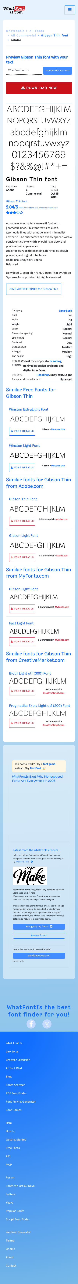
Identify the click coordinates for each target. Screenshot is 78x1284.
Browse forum (39, 935)
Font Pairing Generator (21, 1101)
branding (55, 361)
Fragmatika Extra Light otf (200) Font (39, 706)
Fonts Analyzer (15, 1085)
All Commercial (23, 35)
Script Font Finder (18, 1219)
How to (10, 1131)
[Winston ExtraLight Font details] (37, 418)
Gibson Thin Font (23, 499)
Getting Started (16, 1139)
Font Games (13, 1110)
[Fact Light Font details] (37, 631)
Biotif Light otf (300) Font (30, 673)
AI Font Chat (14, 1068)
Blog (9, 1076)
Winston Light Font (24, 446)
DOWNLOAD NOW (41, 88)
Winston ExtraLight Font (28, 409)
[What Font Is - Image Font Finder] (14, 10)
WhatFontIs (15, 31)
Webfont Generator (39, 956)
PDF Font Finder (16, 1093)
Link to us (12, 1051)
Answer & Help (22, 862)
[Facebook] (31, 1024)
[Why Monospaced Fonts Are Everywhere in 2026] (39, 812)
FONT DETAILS (23, 431)
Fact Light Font (21, 623)
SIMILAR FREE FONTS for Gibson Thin (33, 289)
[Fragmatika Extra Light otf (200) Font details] (37, 713)
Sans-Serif (65, 310)
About (10, 1257)
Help (9, 1123)
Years (9, 1202)
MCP (9, 1164)
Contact (11, 1265)
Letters (10, 1194)
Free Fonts (13, 1148)
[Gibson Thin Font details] (37, 508)
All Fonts (37, 31)
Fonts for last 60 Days (20, 1186)
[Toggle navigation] (70, 9)
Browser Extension (18, 1060)
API (8, 1156)
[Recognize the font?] (39, 876)
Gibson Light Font (23, 536)
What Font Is (14, 1043)
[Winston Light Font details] (37, 455)
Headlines (43, 375)
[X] (46, 1024)
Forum (10, 1177)
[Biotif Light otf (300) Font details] (37, 681)
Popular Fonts (15, 1211)
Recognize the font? (37, 926)
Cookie (10, 1249)
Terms (10, 1240)
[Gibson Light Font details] (37, 545)
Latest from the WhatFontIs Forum (35, 850)
